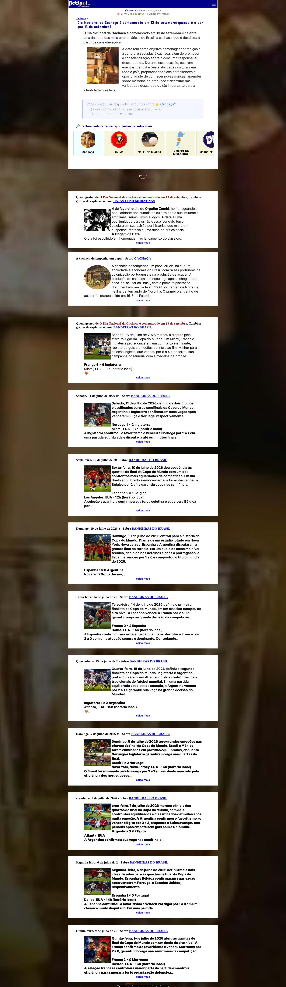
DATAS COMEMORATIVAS (134, 201)
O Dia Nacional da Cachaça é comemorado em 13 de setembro (143, 197)
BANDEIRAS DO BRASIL (132, 327)
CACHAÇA (142, 258)
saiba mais (143, 242)
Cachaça (81, 18)
